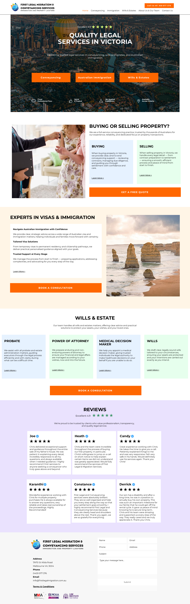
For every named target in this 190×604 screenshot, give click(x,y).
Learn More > (146, 175)
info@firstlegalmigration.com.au (49, 580)
